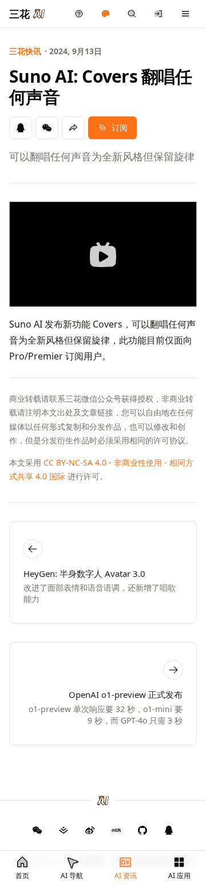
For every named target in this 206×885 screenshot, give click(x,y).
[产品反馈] (79, 13)
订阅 (120, 127)
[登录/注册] (159, 13)
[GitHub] (37, 830)
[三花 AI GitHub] (142, 830)
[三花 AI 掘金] (63, 830)
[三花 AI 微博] (89, 830)
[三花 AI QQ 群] (168, 830)
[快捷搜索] (132, 13)
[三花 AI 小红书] (116, 830)
